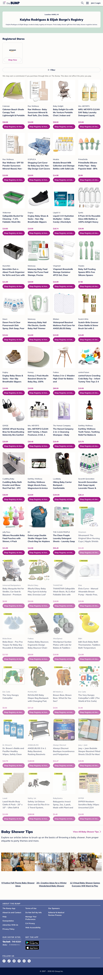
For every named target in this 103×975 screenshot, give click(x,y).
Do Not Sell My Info (33, 912)
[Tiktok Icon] (9, 960)
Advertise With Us (10, 925)
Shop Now (12, 60)
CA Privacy (30, 923)
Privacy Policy (8, 929)
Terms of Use (30, 908)
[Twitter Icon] (29, 960)
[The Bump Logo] (13, 3)
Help (5, 916)
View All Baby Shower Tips (86, 831)
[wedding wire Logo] (14, 944)
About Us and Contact (12, 912)
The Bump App (9, 908)
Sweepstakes (8, 921)
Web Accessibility (33, 927)
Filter (52, 70)
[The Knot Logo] (7, 941)
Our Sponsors (54, 908)
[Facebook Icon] (4, 960)
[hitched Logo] (5, 944)
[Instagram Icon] (14, 960)
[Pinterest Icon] (19, 960)
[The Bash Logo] (17, 941)
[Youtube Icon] (24, 960)
